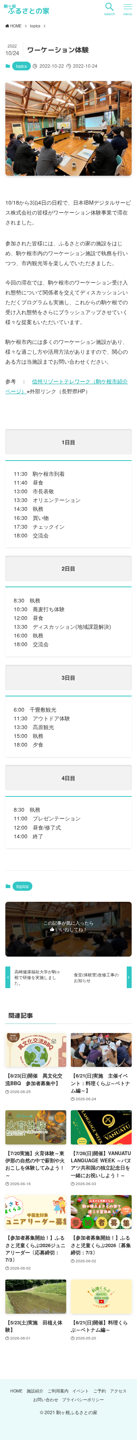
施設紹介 (35, 1391)
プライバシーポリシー (83, 1399)
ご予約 (99, 1391)
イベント (80, 1391)
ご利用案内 (58, 1391)
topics (21, 66)
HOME (16, 1391)
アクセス (118, 1391)
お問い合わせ (45, 1399)
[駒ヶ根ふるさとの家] (26, 9)
